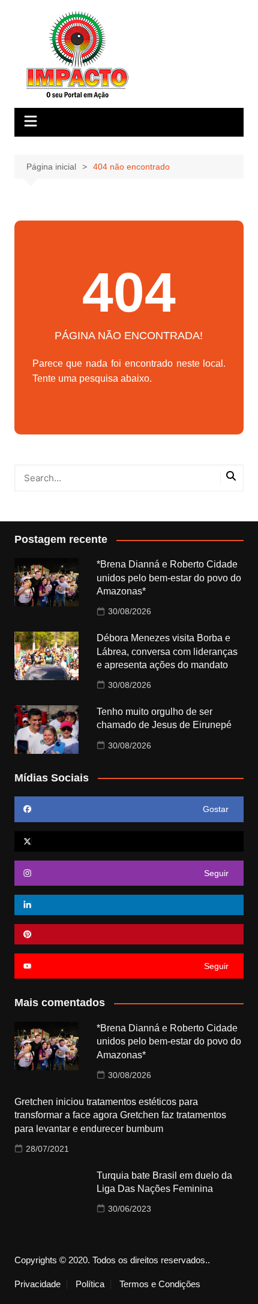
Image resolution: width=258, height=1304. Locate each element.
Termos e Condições (159, 1284)
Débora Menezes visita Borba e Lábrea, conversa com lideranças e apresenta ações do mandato (167, 651)
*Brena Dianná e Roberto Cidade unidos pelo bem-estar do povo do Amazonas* (169, 577)
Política (90, 1284)
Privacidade (37, 1284)
